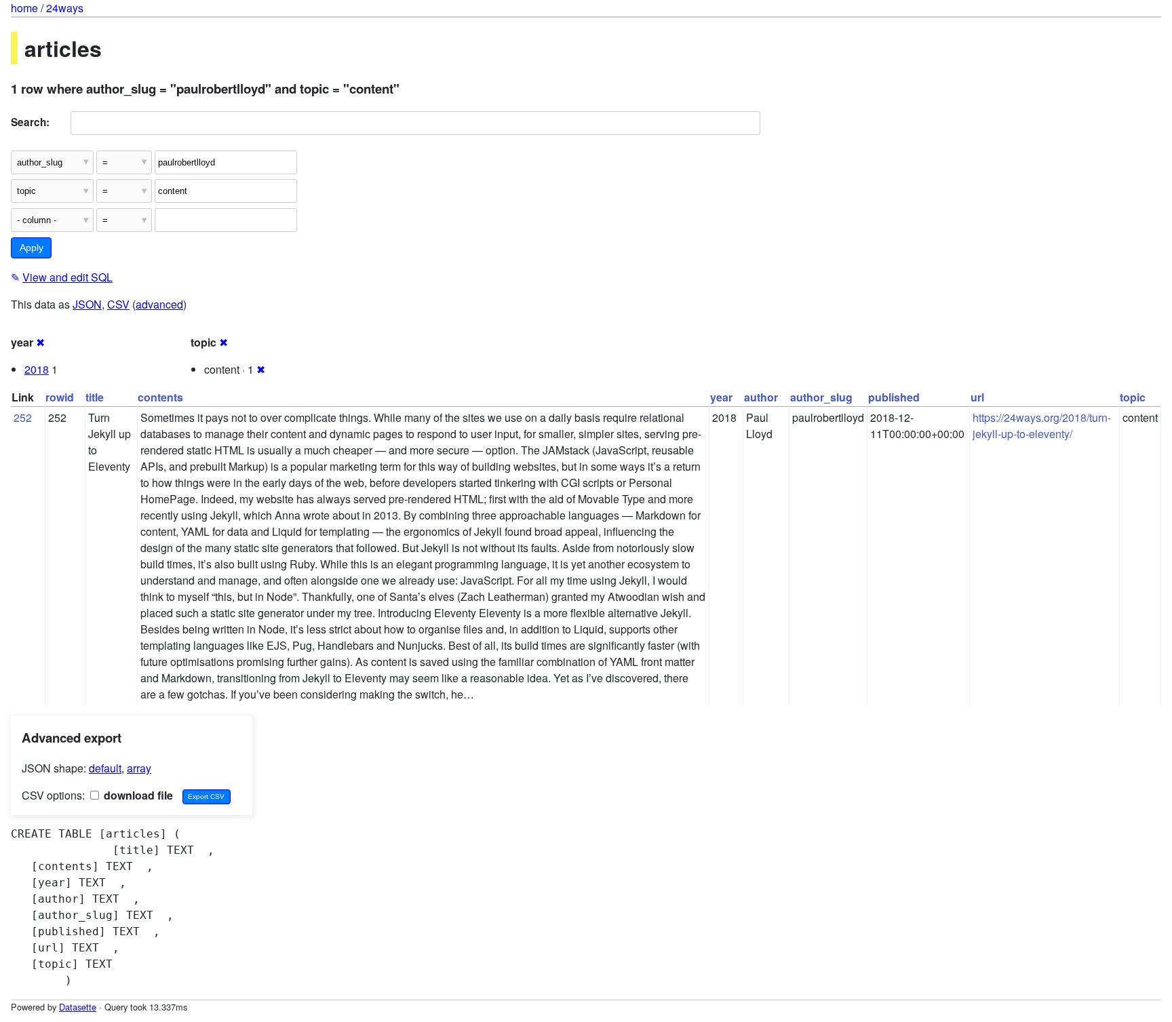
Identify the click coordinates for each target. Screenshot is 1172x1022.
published (894, 397)
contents (160, 397)
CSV (118, 304)
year (721, 397)
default (105, 768)
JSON (87, 304)
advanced (159, 304)
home (24, 8)
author (761, 397)
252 (23, 417)
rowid (59, 397)
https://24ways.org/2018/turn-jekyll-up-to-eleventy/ (1042, 425)
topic (1133, 397)
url (977, 397)
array (139, 768)
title (94, 397)
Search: (30, 122)
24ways (64, 8)
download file (137, 795)
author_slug (821, 397)
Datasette (77, 1006)
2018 (36, 369)
